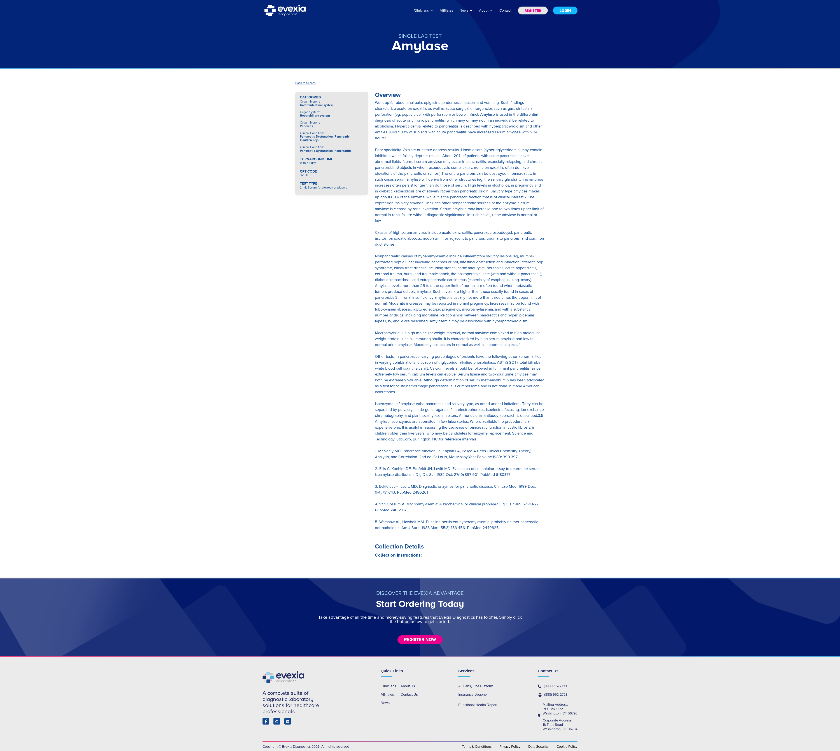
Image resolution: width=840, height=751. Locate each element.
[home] (285, 10)
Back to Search (305, 83)
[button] (423, 12)
